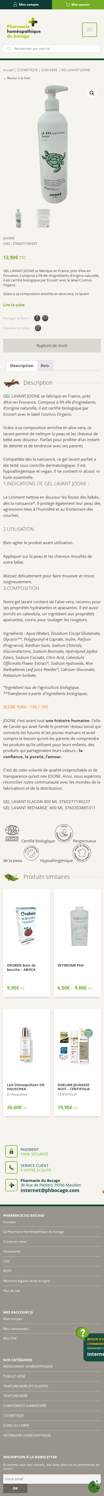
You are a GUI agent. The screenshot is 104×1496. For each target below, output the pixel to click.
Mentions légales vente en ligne (26, 1281)
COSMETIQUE (27, 70)
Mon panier (80, 4)
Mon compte (29, 4)
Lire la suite (14, 304)
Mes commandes (16, 1328)
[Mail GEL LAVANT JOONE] (45, 318)
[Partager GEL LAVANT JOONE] (37, 318)
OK (15, 1488)
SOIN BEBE (49, 70)
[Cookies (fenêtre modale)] (94, 1487)
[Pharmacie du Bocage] (23, 28)
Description (22, 365)
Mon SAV (10, 1338)
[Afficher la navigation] (89, 29)
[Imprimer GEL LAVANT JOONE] (38, 328)
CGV (6, 1261)
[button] (92, 93)
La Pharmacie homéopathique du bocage (33, 1231)
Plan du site (11, 1290)
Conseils (9, 1222)
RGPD (7, 1271)
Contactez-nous (14, 1241)
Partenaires (12, 1251)
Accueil (8, 70)
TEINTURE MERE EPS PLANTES (25, 1386)
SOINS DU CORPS (16, 1425)
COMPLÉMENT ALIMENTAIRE (24, 1405)
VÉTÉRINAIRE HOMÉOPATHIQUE (27, 1435)
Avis (45, 365)
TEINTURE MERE (15, 1396)
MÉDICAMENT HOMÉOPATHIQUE (28, 1366)
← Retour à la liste (16, 78)
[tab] (22, 365)
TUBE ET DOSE (14, 1376)
